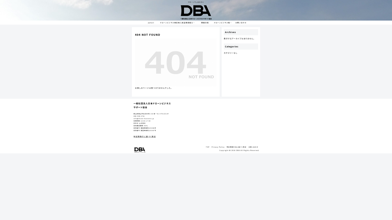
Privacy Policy (218, 147)
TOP (208, 147)
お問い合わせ (253, 147)
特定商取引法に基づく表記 (236, 147)
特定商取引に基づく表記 (145, 136)
